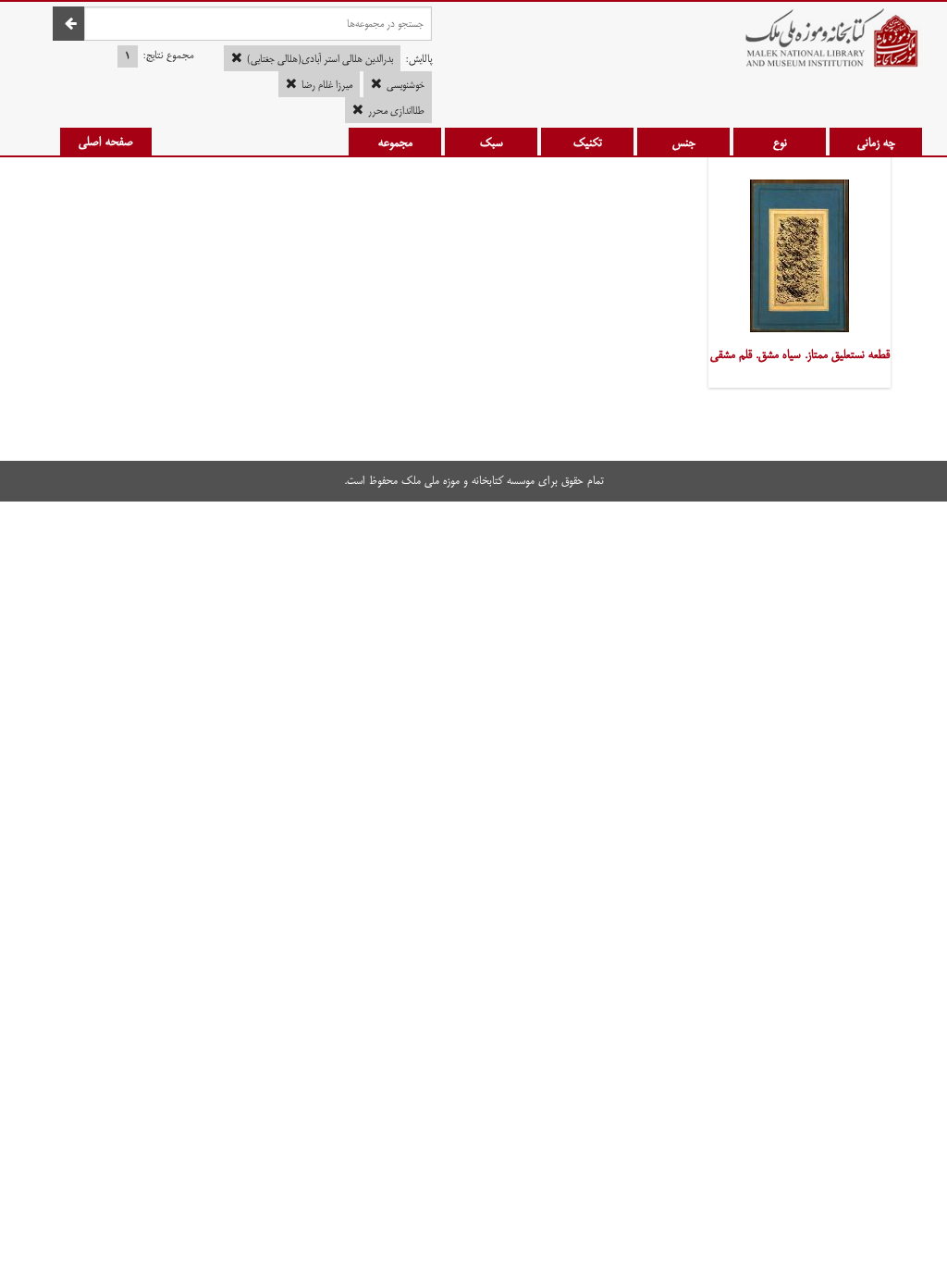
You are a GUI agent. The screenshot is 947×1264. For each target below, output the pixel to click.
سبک (491, 142)
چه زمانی (876, 142)
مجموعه (395, 142)
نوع (780, 142)
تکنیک (587, 142)
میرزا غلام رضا (326, 85)
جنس (683, 142)
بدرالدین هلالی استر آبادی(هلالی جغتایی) (320, 59)
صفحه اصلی (106, 141)
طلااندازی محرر (396, 111)
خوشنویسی (405, 85)
